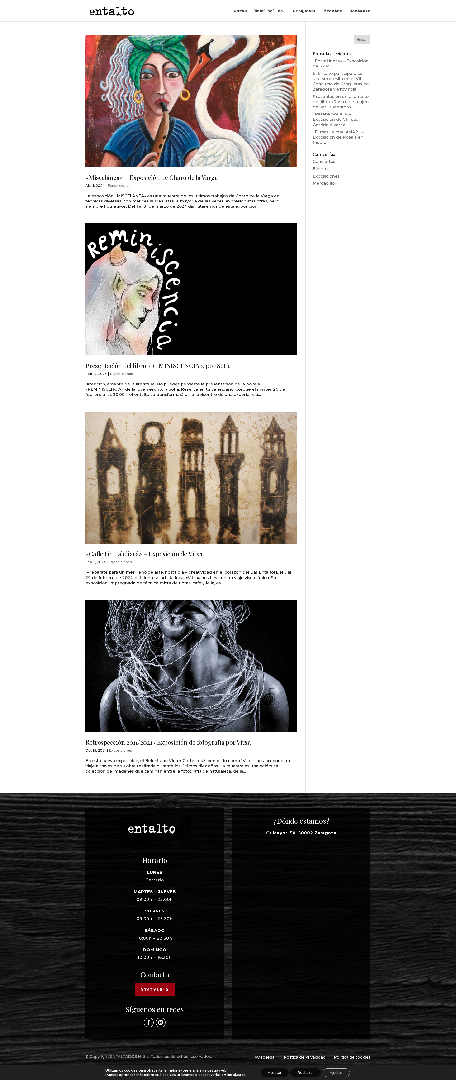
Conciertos (324, 161)
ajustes (239, 1075)
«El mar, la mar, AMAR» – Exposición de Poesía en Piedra (338, 137)
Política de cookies (352, 1057)
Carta (240, 11)
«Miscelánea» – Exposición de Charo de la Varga (152, 177)
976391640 (155, 989)
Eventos (333, 11)
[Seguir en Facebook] (149, 1022)
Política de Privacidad (305, 1057)
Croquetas (305, 11)
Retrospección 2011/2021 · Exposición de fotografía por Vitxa (168, 742)
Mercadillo (324, 183)
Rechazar (306, 1072)
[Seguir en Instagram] (161, 1022)
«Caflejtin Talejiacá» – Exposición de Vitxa (144, 554)
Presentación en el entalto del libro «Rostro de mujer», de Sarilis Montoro (341, 101)
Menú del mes (270, 11)
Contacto (360, 11)
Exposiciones (119, 185)
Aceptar (274, 1072)
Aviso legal (265, 1057)
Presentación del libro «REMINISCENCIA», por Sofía (158, 365)
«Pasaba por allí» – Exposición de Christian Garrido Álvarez (337, 119)
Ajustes (336, 1072)
